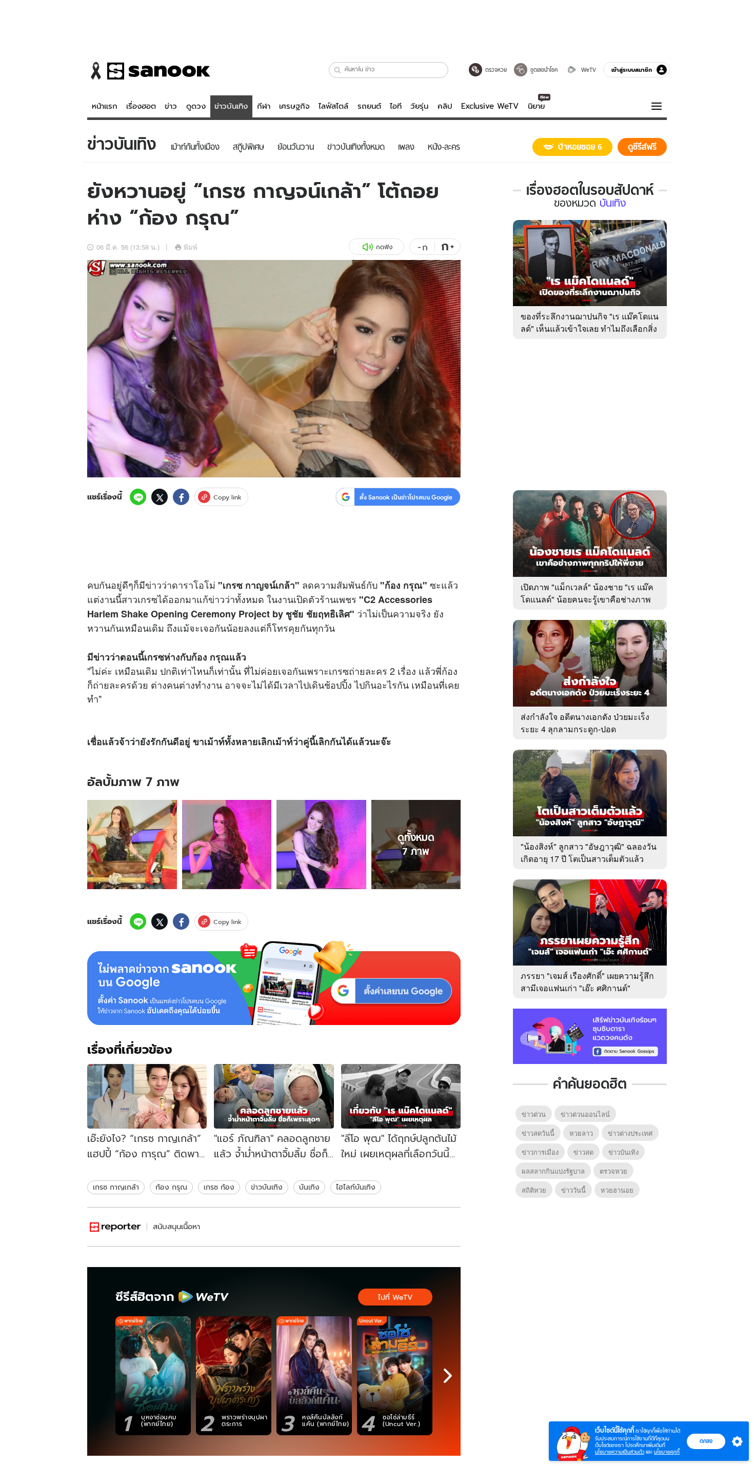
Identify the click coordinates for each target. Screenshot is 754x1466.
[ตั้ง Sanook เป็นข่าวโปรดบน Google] (274, 983)
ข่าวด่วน (534, 1114)
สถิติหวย (534, 1190)
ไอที (396, 106)
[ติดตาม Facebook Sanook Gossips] (590, 1035)
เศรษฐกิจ (294, 106)
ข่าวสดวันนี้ (538, 1133)
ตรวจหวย (613, 1171)
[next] (448, 1375)
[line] (138, 497)
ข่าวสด (583, 1152)
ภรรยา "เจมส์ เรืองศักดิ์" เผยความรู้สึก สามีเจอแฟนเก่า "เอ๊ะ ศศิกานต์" (587, 982)
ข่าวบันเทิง (231, 106)
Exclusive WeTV (490, 106)
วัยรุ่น (419, 106)
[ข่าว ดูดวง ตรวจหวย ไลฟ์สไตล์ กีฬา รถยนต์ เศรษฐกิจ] (148, 71)
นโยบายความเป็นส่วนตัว (619, 1452)
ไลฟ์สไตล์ (333, 106)
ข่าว (171, 106)
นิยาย (536, 106)
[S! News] (115, 1227)
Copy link (227, 497)
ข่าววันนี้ (573, 1190)
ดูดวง (196, 106)
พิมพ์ (190, 247)
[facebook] (181, 497)
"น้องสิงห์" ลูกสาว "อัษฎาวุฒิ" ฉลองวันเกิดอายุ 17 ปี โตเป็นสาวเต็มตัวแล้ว (589, 852)
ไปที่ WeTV (395, 1297)
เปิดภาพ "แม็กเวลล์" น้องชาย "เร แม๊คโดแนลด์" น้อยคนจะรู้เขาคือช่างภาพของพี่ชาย (587, 599)
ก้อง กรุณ (171, 1187)
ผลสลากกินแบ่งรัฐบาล (553, 1171)
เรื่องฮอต (141, 106)
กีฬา (263, 106)
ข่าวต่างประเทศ (630, 1133)
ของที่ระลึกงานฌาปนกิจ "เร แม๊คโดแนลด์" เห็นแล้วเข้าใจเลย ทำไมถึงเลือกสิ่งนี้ (590, 328)
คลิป (445, 106)
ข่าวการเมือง (540, 1152)
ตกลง (706, 1441)
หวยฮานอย (617, 1190)
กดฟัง (384, 247)
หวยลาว (581, 1133)
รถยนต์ (369, 106)
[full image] (132, 845)
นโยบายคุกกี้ (667, 1452)
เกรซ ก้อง (219, 1187)
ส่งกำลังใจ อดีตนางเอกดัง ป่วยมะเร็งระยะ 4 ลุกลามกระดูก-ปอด (585, 723)
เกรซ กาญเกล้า (116, 1187)
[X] (159, 497)
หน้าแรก (104, 106)
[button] (337, 70)
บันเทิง (309, 1187)
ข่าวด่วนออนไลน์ (585, 1114)
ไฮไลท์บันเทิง (355, 1187)
